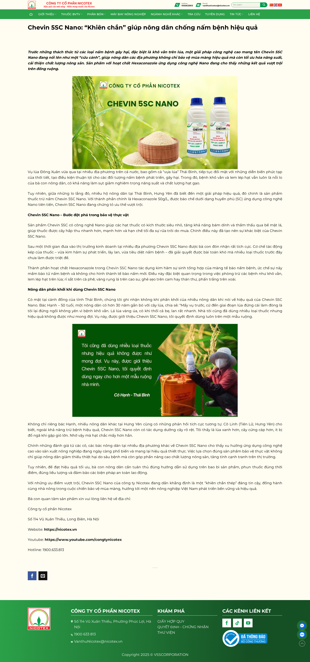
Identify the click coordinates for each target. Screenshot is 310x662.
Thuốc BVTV (70, 14)
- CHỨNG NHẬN (183, 627)
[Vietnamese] (280, 5)
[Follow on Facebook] (226, 623)
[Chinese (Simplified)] (272, 5)
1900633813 (187, 5)
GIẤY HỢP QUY (170, 621)
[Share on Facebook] (32, 575)
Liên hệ (254, 14)
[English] (276, 5)
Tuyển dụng (215, 14)
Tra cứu (194, 14)
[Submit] (263, 4)
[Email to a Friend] (42, 575)
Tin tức (235, 14)
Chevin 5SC (116, 268)
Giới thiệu (46, 14)
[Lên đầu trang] (302, 643)
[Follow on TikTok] (237, 623)
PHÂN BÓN (95, 14)
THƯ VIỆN (166, 632)
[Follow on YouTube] (248, 623)
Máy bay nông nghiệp (128, 14)
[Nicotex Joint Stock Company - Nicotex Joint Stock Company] (33, 5)
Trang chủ (31, 14)
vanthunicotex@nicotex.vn (216, 5)
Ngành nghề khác (166, 14)
